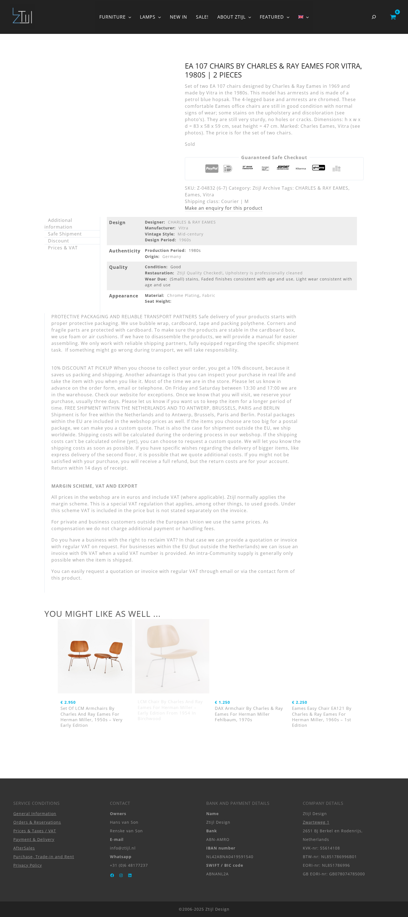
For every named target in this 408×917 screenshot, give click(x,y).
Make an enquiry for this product (224, 208)
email (226, 571)
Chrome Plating (183, 295)
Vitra (208, 195)
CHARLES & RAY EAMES (321, 188)
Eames (192, 195)
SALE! (202, 17)
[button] (128, 16)
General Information (34, 813)
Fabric (208, 295)
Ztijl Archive (266, 188)
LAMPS (147, 17)
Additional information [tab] (58, 223)
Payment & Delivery (33, 839)
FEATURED (272, 17)
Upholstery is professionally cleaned (264, 272)
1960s (185, 239)
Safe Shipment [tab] (65, 234)
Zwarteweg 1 (316, 822)
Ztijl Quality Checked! (200, 272)
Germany (171, 256)
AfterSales (24, 848)
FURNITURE (112, 17)
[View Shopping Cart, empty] (392, 17)
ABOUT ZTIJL (231, 17)
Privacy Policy (27, 865)
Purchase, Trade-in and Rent (43, 856)
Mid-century (190, 234)
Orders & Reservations (37, 822)
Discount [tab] (58, 241)
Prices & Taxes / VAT (34, 830)
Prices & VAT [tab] (63, 248)
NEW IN (178, 17)
